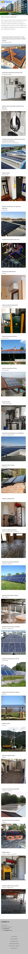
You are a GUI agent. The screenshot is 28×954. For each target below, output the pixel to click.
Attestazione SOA (14, 941)
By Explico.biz (14, 948)
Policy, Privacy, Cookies (14, 946)
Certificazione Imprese (14, 943)
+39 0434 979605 (6, 928)
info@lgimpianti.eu (8, 930)
